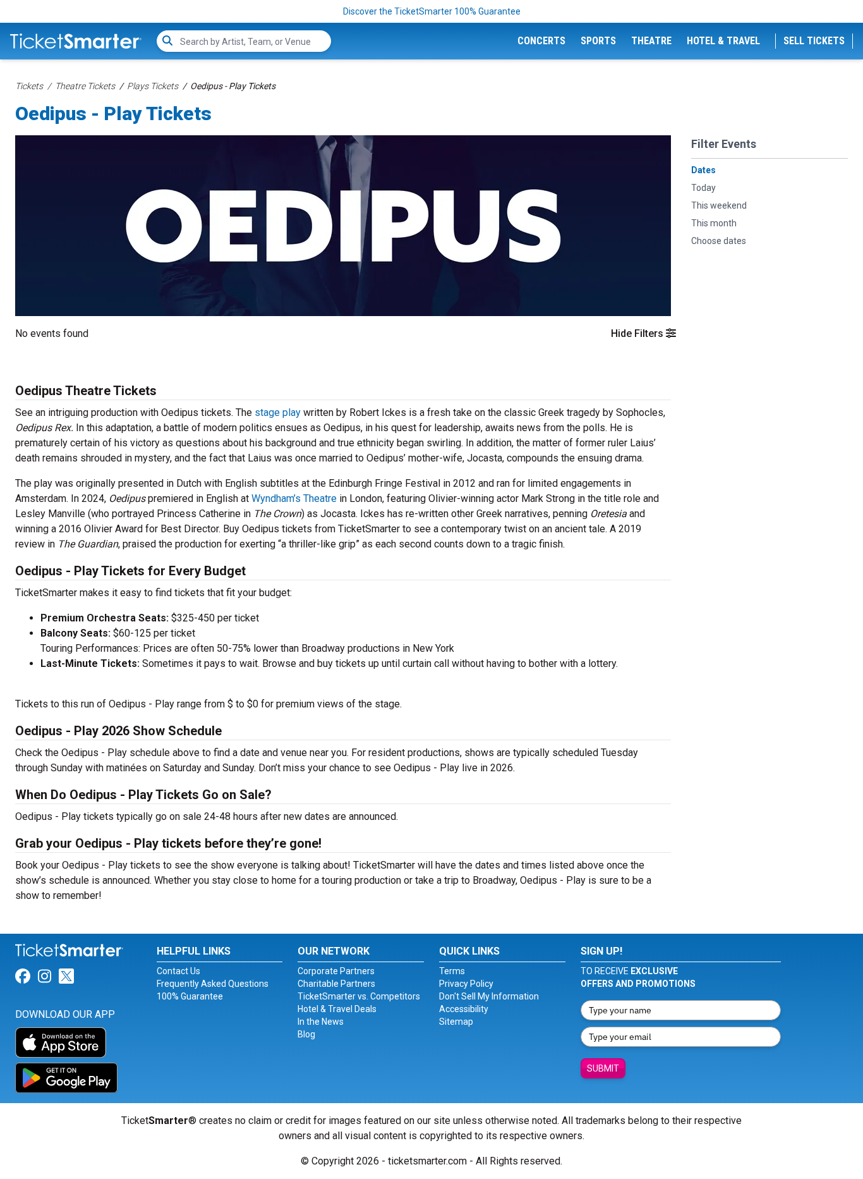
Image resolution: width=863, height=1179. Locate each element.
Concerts (541, 41)
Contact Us (178, 971)
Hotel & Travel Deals (337, 1009)
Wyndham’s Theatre (294, 498)
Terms (452, 971)
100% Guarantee (190, 996)
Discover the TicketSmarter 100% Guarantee (432, 11)
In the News (321, 1022)
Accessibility (463, 1009)
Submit (603, 1068)
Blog (306, 1034)
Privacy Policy (466, 984)
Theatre (651, 41)
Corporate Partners (336, 971)
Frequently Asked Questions (213, 984)
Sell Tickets (814, 41)
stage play (278, 412)
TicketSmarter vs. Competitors (359, 996)
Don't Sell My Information (489, 996)
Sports (598, 41)
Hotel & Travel (723, 41)
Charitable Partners (336, 984)
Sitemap (456, 1022)
